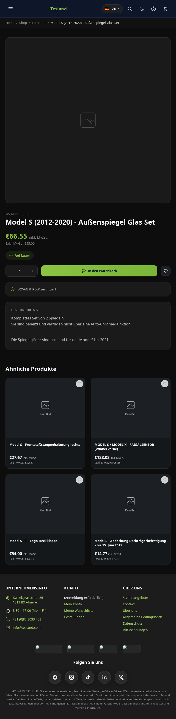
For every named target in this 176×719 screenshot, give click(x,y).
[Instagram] (71, 677)
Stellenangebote (135, 597)
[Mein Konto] (153, 9)
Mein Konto (73, 604)
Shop (23, 22)
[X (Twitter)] (121, 677)
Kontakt (129, 604)
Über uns (130, 610)
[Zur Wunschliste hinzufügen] (165, 271)
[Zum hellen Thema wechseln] (142, 9)
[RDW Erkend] (131, 649)
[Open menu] (11, 9)
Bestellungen (74, 617)
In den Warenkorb (102, 271)
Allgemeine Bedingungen (142, 617)
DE (112, 8)
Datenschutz (132, 623)
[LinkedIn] (104, 677)
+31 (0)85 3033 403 (27, 619)
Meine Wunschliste (79, 610)
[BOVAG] (108, 649)
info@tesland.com (27, 627)
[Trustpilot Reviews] (80, 649)
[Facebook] (55, 677)
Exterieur (39, 22)
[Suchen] (130, 9)
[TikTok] (88, 677)
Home (10, 22)
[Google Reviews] (49, 649)
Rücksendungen (135, 630)
